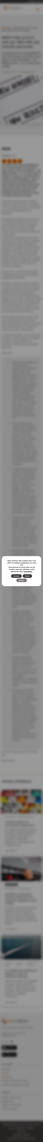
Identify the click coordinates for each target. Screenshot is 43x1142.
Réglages (21, 580)
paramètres (28, 572)
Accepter (16, 576)
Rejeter (27, 576)
